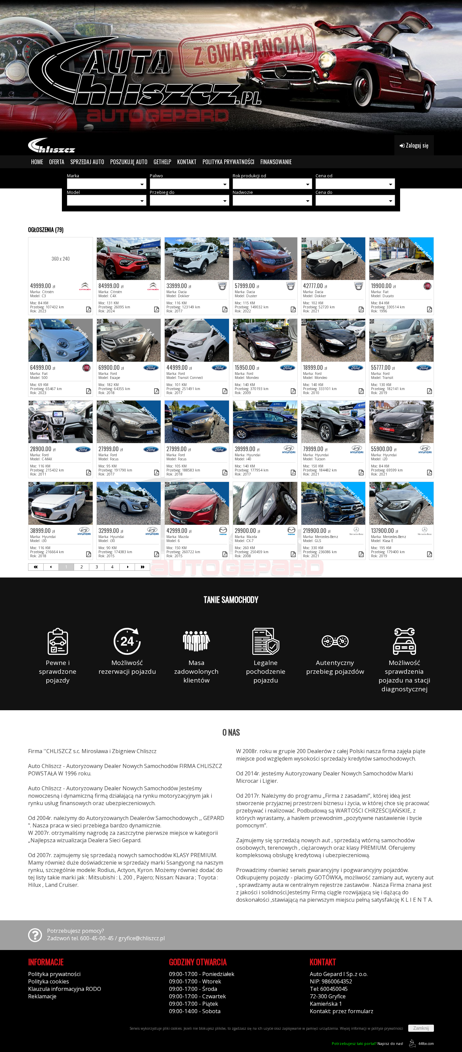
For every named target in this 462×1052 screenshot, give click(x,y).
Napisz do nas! (367, 1043)
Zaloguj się (417, 145)
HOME (37, 162)
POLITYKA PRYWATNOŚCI (228, 162)
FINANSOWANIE (276, 162)
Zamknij (421, 1028)
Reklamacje (42, 996)
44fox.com (426, 1043)
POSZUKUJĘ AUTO (128, 162)
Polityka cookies (48, 981)
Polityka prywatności (54, 974)
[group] (231, 67)
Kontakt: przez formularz (341, 1011)
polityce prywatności (387, 1028)
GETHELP (162, 162)
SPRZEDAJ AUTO (87, 162)
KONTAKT (187, 162)
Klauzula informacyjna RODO (64, 989)
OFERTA (56, 162)
